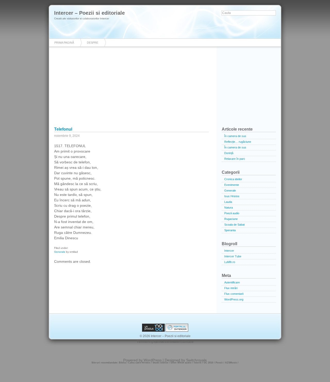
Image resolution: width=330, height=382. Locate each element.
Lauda (228, 201)
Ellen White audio (181, 362)
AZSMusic (231, 362)
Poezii (219, 362)
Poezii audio (231, 213)
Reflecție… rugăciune (237, 141)
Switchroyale (196, 360)
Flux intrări (230, 288)
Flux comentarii (233, 293)
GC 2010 (208, 362)
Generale (59, 251)
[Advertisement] (165, 90)
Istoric (197, 362)
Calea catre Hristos (139, 362)
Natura (228, 207)
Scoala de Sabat (234, 224)
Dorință (228, 153)
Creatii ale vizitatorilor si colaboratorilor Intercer (81, 18)
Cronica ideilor (233, 179)
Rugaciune (231, 218)
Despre (92, 42)
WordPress (153, 360)
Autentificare (232, 282)
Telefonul (63, 129)
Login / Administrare (165, 341)
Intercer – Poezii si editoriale (89, 13)
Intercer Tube (232, 256)
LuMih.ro (229, 262)
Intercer (229, 250)
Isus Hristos (232, 196)
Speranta (230, 230)
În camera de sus (235, 136)
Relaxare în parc (234, 158)
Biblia (122, 362)
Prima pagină (64, 42)
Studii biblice (160, 362)
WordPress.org (233, 299)
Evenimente (231, 184)
